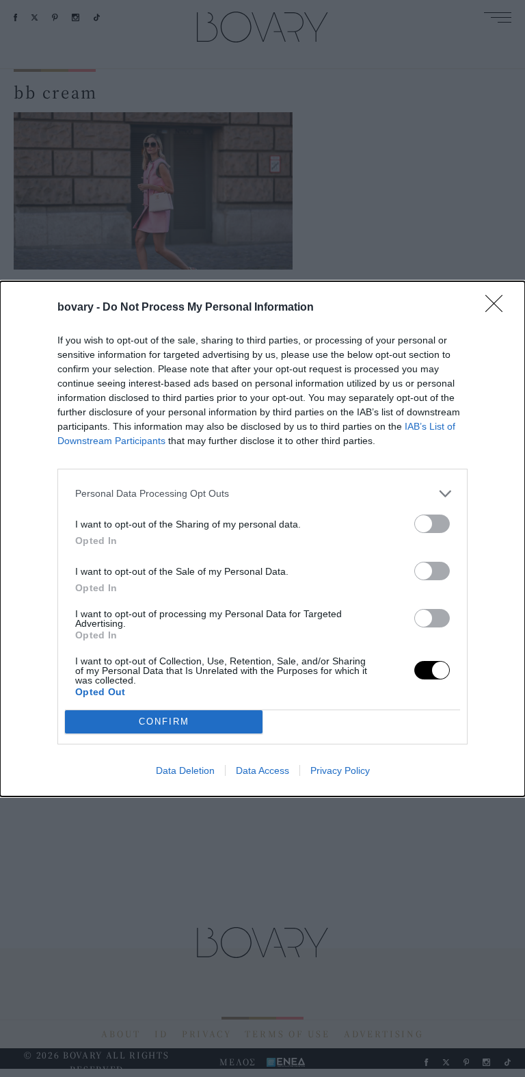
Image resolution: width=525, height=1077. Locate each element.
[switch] (432, 524)
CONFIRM (164, 721)
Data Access (262, 770)
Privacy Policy (340, 770)
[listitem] (262, 493)
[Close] (498, 308)
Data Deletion (185, 770)
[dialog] (262, 538)
